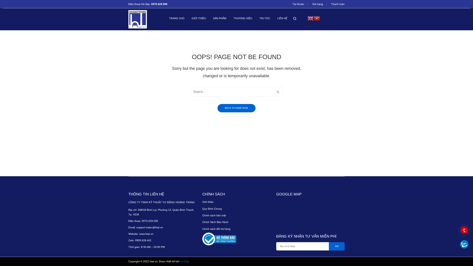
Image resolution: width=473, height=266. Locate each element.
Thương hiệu (243, 18)
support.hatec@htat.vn (149, 227)
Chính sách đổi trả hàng (216, 228)
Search (278, 91)
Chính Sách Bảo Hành (215, 222)
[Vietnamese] (317, 18)
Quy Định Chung (212, 208)
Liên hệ (282, 18)
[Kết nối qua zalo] (464, 244)
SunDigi (184, 261)
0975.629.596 (159, 4)
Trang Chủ (176, 18)
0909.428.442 (143, 240)
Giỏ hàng (317, 4)
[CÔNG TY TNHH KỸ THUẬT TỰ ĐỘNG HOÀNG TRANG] (137, 19)
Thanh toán (338, 4)
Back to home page (236, 108)
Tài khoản (298, 4)
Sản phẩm (219, 18)
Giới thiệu (199, 18)
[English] (311, 18)
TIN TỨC (264, 18)
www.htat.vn (146, 233)
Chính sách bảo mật (214, 215)
